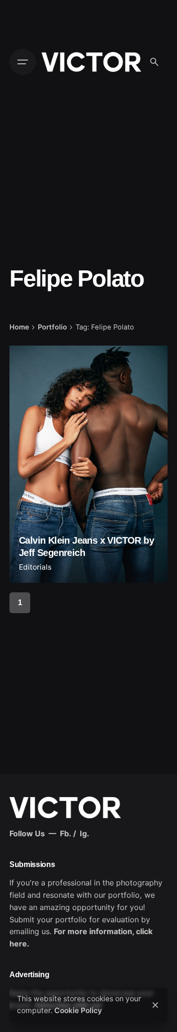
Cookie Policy (78, 1010)
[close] (155, 1005)
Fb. (65, 833)
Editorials (35, 567)
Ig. (84, 833)
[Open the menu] (22, 62)
